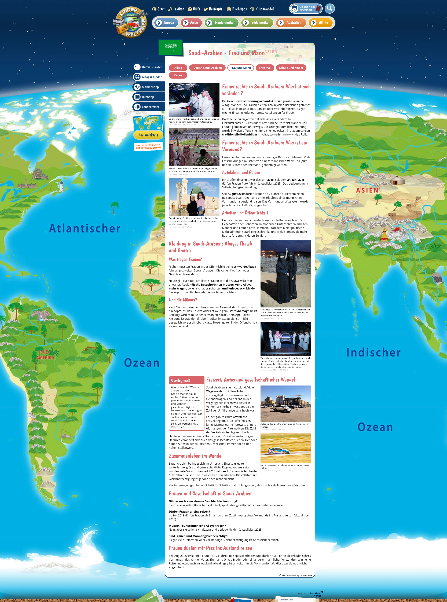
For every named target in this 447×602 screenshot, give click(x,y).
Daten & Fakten (152, 67)
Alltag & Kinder (152, 77)
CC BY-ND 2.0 (286, 470)
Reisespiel (216, 8)
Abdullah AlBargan (271, 470)
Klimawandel (264, 8)
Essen (178, 75)
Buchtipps (239, 8)
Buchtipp (148, 97)
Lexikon (178, 8)
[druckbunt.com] (310, 594)
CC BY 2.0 (192, 124)
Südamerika (259, 22)
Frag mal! (265, 68)
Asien (194, 22)
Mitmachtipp (150, 87)
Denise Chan (268, 318)
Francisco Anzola (270, 429)
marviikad (176, 227)
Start (161, 8)
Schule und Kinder (291, 68)
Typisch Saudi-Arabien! (207, 68)
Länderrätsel (150, 107)
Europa (169, 22)
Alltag (178, 68)
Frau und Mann (240, 68)
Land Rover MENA (179, 124)
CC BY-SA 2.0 (187, 227)
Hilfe (196, 8)
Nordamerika (224, 22)
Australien (294, 22)
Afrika (323, 22)
